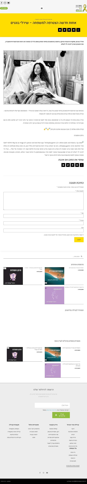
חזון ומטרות (73, 461)
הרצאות (73, 458)
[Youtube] (8, 2)
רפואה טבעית (33, 435)
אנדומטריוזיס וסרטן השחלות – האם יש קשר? (33, 268)
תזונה (33, 437)
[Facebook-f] (1, 2)
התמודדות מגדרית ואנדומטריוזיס (76, 268)
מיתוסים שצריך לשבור (53, 443)
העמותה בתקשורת (14, 429)
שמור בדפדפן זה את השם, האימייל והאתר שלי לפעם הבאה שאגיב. (63, 235)
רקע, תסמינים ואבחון (53, 432)
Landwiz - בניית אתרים (5, 481)
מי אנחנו (73, 452)
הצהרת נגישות (73, 440)
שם (82, 213)
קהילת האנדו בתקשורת (40, 19)
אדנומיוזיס (53, 440)
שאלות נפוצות (53, 429)
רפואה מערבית (34, 432)
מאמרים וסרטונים (53, 446)
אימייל (81, 220)
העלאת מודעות (14, 435)
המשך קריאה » (81, 270)
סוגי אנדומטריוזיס (53, 435)
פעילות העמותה (73, 455)
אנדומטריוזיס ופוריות (53, 437)
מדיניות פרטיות (73, 446)
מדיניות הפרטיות (51, 410)
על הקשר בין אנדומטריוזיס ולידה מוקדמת (74, 287)
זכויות (73, 435)
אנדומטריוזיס (49, 19)
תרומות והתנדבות (73, 432)
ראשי (72, 429)
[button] (41, 8)
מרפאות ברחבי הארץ (33, 429)
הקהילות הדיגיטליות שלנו (14, 437)
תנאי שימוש (73, 443)
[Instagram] (5, 2)
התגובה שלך (79, 191)
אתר (82, 227)
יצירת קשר (73, 437)
